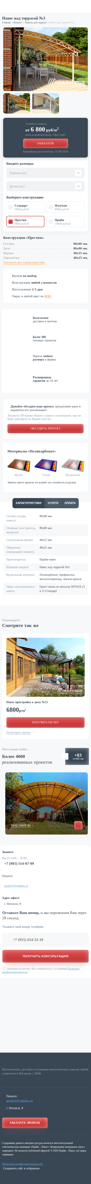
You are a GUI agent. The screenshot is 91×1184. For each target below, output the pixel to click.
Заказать (45, 143)
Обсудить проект (45, 428)
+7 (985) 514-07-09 (19, 864)
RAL (48, 296)
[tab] (28, 503)
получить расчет (45, 722)
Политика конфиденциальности (22, 1164)
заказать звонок (25, 1122)
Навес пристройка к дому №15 (27, 702)
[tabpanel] (45, 667)
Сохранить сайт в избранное (21, 1168)
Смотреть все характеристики (24, 262)
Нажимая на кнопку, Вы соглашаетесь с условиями (40, 970)
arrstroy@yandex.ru (16, 885)
